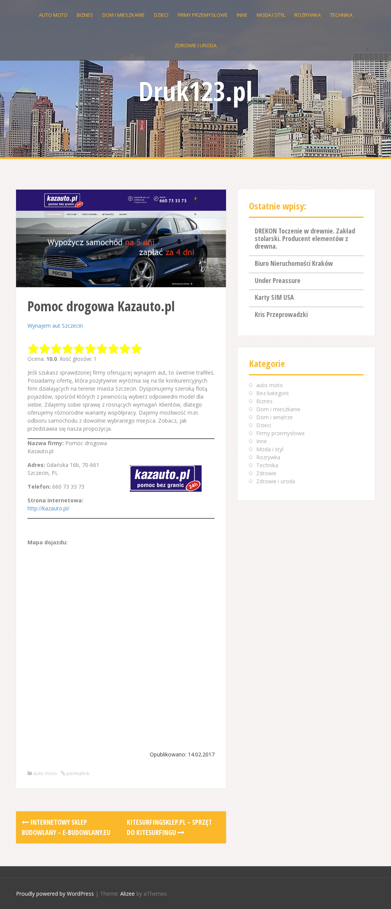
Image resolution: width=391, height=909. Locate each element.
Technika (341, 14)
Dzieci (161, 14)
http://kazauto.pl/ (48, 508)
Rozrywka (307, 14)
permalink (77, 773)
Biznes (85, 14)
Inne (242, 14)
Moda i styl (271, 14)
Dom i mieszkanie (123, 14)
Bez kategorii (272, 393)
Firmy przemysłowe (203, 14)
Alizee (127, 893)
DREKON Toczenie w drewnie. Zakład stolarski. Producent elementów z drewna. (305, 238)
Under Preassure (278, 280)
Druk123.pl (195, 90)
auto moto (53, 14)
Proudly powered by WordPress (55, 893)
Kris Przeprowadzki (281, 314)
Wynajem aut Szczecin (55, 325)
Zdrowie (266, 473)
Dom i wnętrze (274, 417)
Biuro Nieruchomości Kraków (294, 263)
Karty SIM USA (274, 297)
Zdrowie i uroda (195, 45)
